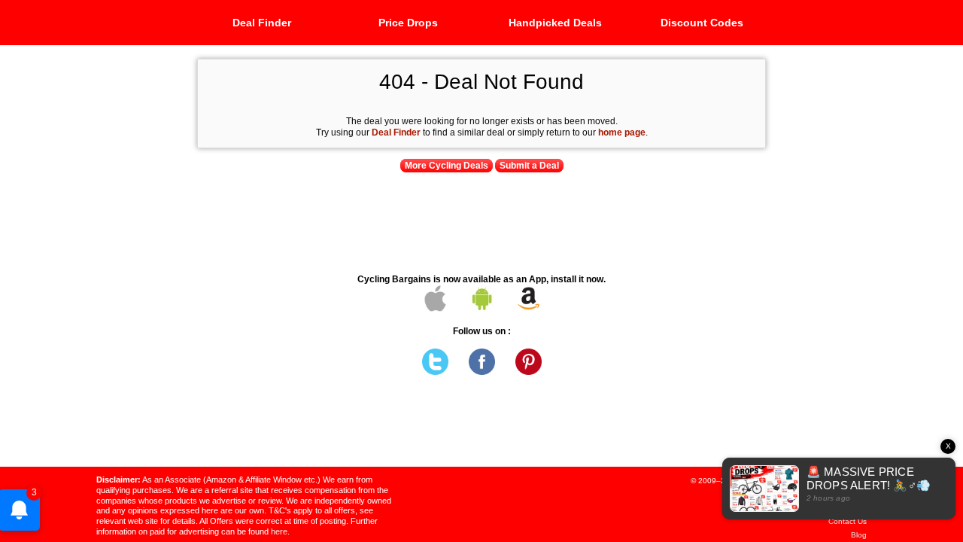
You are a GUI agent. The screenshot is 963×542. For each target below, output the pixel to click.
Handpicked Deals (555, 23)
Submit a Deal (529, 165)
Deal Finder (261, 23)
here (279, 531)
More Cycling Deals (446, 165)
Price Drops (408, 23)
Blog (859, 535)
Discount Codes (702, 23)
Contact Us (847, 521)
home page (622, 132)
